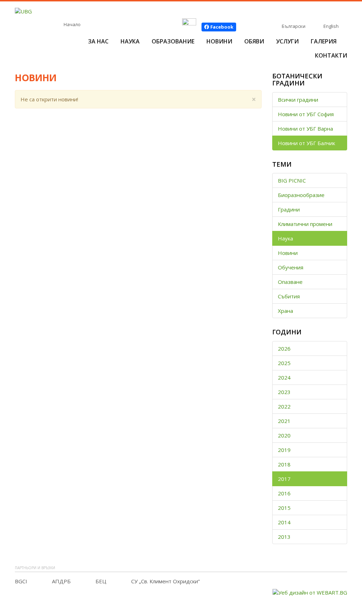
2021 (284, 420)
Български (293, 26)
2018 (284, 464)
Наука (130, 41)
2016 (284, 493)
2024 (284, 377)
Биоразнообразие (301, 194)
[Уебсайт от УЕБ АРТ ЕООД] (310, 591)
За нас (98, 41)
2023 (284, 391)
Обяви (254, 41)
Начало (72, 24)
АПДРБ (61, 581)
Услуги (287, 41)
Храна (285, 310)
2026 (284, 348)
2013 (284, 536)
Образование (173, 41)
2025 (284, 362)
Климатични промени (305, 223)
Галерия (324, 41)
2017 (284, 478)
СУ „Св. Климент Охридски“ (165, 581)
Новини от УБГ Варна (305, 128)
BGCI (21, 581)
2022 (284, 406)
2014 (284, 522)
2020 (284, 435)
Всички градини (298, 99)
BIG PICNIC (292, 180)
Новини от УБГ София (306, 114)
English (331, 26)
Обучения (290, 267)
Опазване (290, 281)
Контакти (331, 55)
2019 (284, 449)
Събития (289, 296)
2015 (284, 507)
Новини (219, 41)
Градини (289, 209)
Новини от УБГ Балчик (306, 143)
